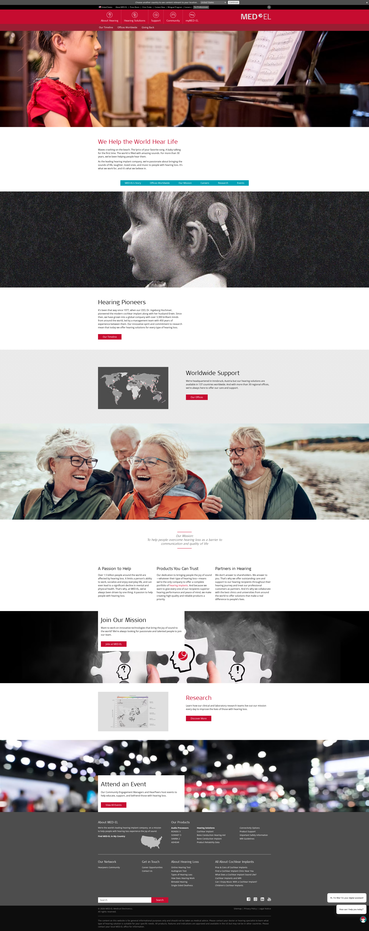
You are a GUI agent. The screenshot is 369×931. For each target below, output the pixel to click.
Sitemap (238, 908)
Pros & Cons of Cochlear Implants (231, 867)
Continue (233, 2)
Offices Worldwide (127, 27)
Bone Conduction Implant (209, 838)
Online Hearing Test (181, 867)
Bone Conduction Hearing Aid (211, 835)
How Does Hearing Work (182, 878)
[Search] (269, 7)
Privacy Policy (250, 908)
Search (160, 900)
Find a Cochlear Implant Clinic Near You (234, 871)
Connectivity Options (250, 827)
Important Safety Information (254, 835)
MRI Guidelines (247, 838)
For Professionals (201, 7)
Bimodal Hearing (179, 881)
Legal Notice (265, 908)
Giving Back (148, 27)
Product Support (248, 831)
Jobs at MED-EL (114, 644)
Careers (187, 7)
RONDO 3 (175, 831)
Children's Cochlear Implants (229, 885)
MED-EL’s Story (133, 183)
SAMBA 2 (175, 838)
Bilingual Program (175, 7)
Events (240, 183)
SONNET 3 (176, 835)
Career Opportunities (152, 867)
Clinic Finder (147, 7)
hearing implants (179, 585)
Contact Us (147, 871)
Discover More (199, 718)
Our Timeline (106, 27)
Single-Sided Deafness (182, 885)
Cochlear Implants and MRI (228, 878)
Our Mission (185, 183)
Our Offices (197, 397)
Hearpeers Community (109, 867)
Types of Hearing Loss (181, 874)
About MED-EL (121, 7)
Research (223, 183)
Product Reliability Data (208, 842)
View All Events (114, 805)
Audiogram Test (179, 871)
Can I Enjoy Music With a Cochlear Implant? (236, 881)
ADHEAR (175, 842)
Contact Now (160, 7)
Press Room (134, 7)
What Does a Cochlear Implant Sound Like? (235, 874)
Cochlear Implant (205, 831)
